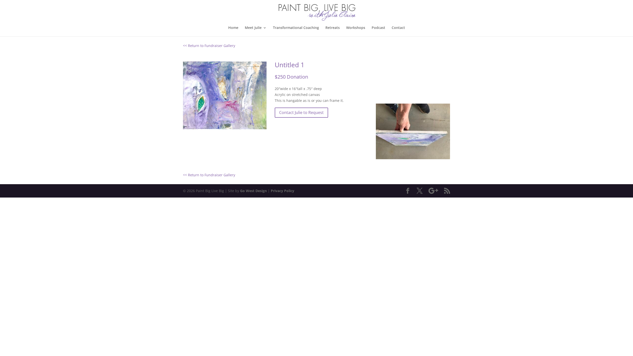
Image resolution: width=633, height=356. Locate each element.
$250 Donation (291, 76)
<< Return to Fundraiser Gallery (209, 45)
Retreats (332, 28)
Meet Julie (253, 28)
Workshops (355, 28)
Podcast (378, 28)
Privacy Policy (282, 190)
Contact (398, 28)
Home (233, 28)
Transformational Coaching (296, 28)
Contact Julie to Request (301, 112)
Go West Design (253, 190)
